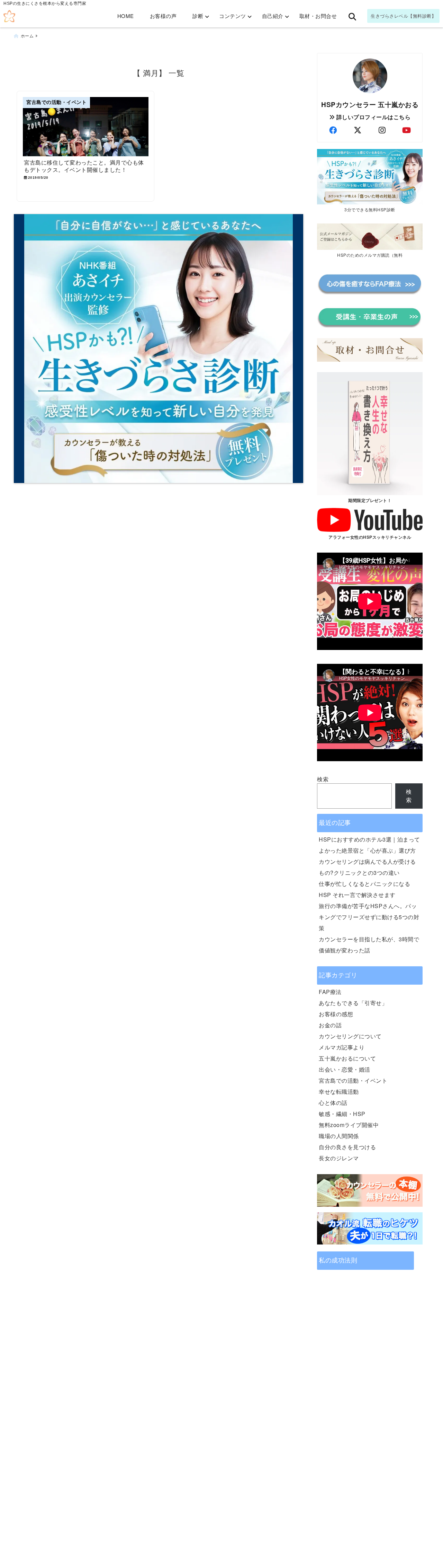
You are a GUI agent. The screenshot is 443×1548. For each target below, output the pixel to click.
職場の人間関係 (339, 1136)
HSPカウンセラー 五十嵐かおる (369, 104)
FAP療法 (330, 992)
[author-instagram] (382, 130)
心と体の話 (333, 1103)
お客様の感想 (336, 1014)
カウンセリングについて (350, 1036)
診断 (197, 15)
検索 (322, 779)
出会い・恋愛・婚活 (344, 1069)
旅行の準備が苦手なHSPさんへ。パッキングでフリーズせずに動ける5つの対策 (369, 917)
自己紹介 (272, 15)
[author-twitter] (357, 130)
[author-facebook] (333, 130)
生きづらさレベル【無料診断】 (403, 15)
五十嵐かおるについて (347, 1058)
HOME (125, 15)
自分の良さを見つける (347, 1147)
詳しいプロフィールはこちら (372, 117)
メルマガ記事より (341, 1047)
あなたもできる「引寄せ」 (353, 1003)
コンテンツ (232, 15)
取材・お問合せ (318, 15)
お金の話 (330, 1025)
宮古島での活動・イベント (353, 1080)
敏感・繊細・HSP (342, 1114)
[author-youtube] (407, 130)
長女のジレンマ (339, 1158)
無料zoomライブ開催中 (349, 1125)
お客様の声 (163, 15)
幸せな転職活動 (339, 1092)
